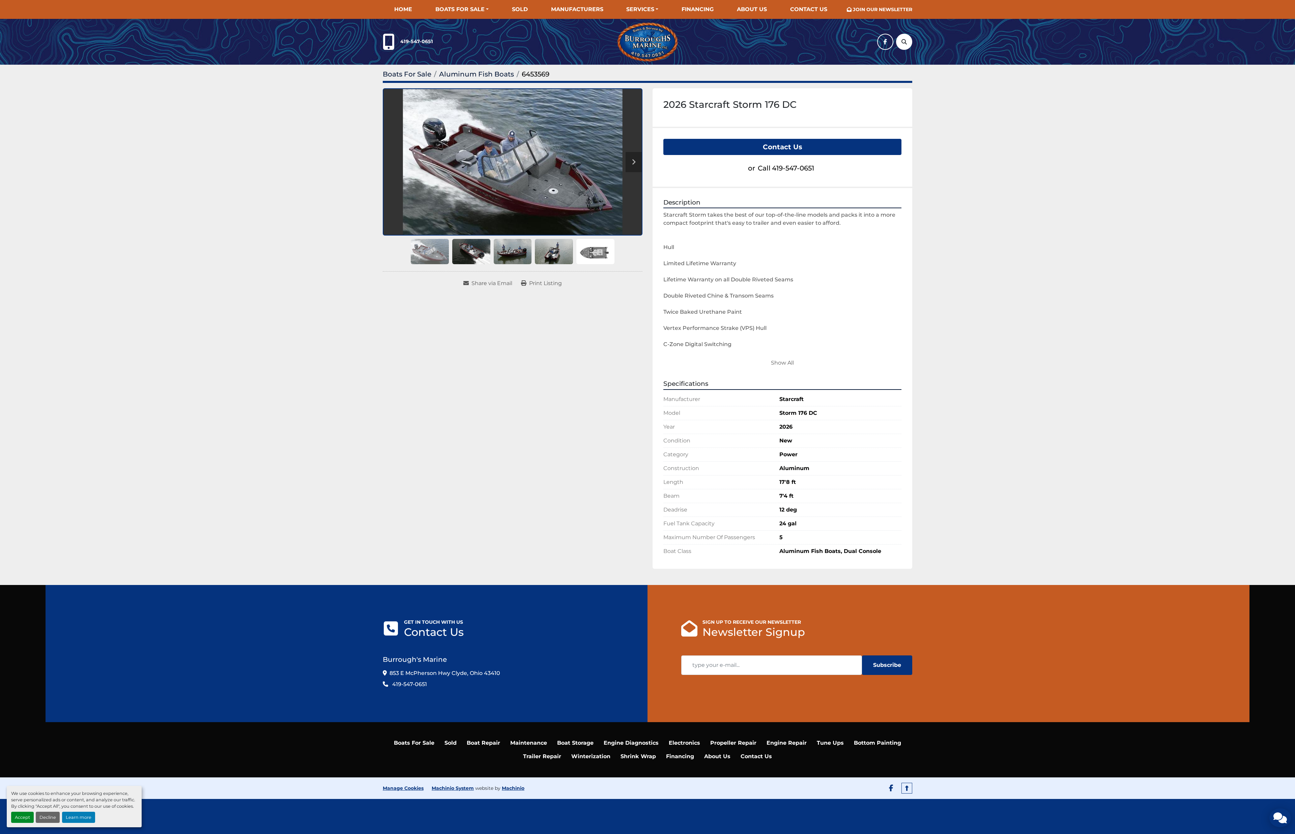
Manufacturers (577, 9)
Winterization (590, 756)
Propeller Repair (733, 743)
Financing (698, 9)
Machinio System (453, 788)
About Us (752, 9)
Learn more (78, 817)
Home (403, 9)
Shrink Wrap (638, 756)
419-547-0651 (416, 41)
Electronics (684, 743)
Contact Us (808, 9)
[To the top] (906, 788)
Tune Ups (830, 743)
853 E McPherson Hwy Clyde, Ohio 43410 (445, 673)
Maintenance (528, 743)
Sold (520, 9)
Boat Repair (483, 743)
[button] (462, 9)
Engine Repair (787, 743)
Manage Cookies (403, 788)
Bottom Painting (877, 743)
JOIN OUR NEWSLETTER (882, 9)
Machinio (513, 788)
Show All (782, 363)
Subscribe (887, 665)
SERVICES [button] (640, 9)
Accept (22, 817)
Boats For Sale (460, 9)
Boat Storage (575, 743)
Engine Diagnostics (631, 743)
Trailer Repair (542, 756)
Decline (47, 817)
